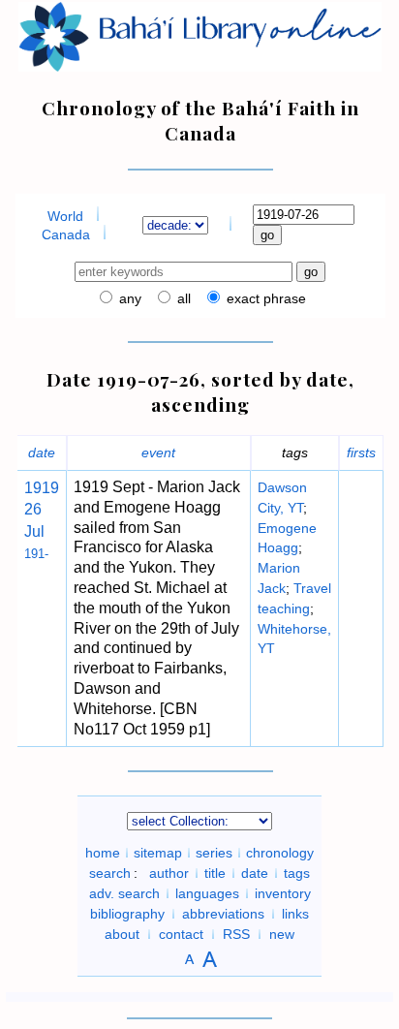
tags (297, 873)
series (214, 852)
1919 (41, 488)
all (182, 298)
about (122, 934)
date (41, 452)
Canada (66, 234)
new (281, 934)
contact (181, 934)
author (169, 873)
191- (36, 553)
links (295, 913)
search (110, 873)
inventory (283, 893)
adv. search (124, 893)
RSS (236, 934)
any (128, 298)
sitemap (158, 852)
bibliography (127, 913)
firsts (361, 452)
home (102, 852)
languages (207, 893)
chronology (280, 852)
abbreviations (223, 913)
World (65, 216)
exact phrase (264, 298)
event (158, 452)
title (215, 873)
